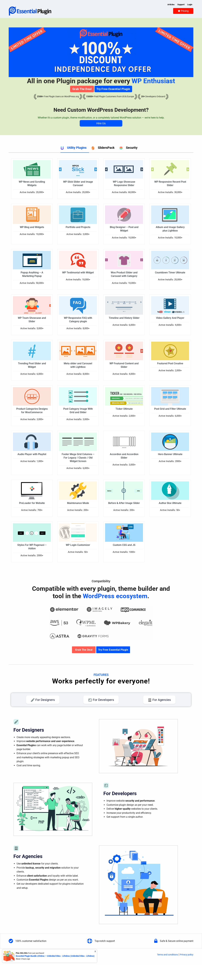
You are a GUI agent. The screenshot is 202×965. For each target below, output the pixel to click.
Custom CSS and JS (124, 544)
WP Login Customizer (78, 544)
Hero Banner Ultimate (170, 454)
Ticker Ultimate (124, 408)
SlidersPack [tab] (106, 148)
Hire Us (101, 123)
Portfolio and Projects (78, 227)
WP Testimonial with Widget (78, 272)
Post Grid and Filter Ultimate (170, 408)
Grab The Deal (82, 89)
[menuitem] (183, 11)
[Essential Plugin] (30, 10)
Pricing (184, 10)
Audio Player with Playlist (32, 454)
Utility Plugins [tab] (76, 148)
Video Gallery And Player (170, 317)
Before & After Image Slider (124, 503)
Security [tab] (131, 148)
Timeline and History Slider (124, 317)
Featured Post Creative (170, 363)
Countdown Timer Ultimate (170, 272)
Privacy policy (186, 954)
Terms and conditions (167, 954)
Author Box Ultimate (170, 503)
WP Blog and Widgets (32, 227)
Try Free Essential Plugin (113, 89)
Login (189, 4)
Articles (171, 4)
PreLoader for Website (32, 503)
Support (180, 4)
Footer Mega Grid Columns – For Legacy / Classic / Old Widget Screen (78, 458)
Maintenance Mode (78, 503)
